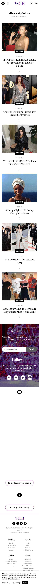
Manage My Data (28, 570)
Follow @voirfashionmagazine (19, 483)
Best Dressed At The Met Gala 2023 (19, 261)
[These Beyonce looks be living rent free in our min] (19, 464)
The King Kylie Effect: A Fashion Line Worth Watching (19, 163)
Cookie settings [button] (16, 583)
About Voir (28, 559)
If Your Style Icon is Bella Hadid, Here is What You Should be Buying (19, 62)
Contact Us (28, 561)
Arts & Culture (11, 563)
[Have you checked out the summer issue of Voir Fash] (19, 445)
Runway (11, 550)
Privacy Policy (28, 563)
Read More (5, 583)
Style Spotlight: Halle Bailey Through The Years (19, 212)
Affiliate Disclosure (28, 568)
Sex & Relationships (11, 561)
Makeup (27, 545)
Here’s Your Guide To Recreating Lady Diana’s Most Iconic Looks (19, 310)
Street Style (11, 548)
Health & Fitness (28, 550)
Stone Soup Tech (23, 532)
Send (31, 349)
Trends (11, 543)
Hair (28, 543)
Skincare (27, 548)
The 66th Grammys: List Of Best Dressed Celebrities (19, 113)
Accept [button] (25, 582)
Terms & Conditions (28, 566)
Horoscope (11, 566)
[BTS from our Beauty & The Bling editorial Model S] (19, 406)
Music (11, 559)
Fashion (19, 51)
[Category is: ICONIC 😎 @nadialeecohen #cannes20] (19, 425)
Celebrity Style (11, 545)
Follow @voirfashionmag (19, 508)
